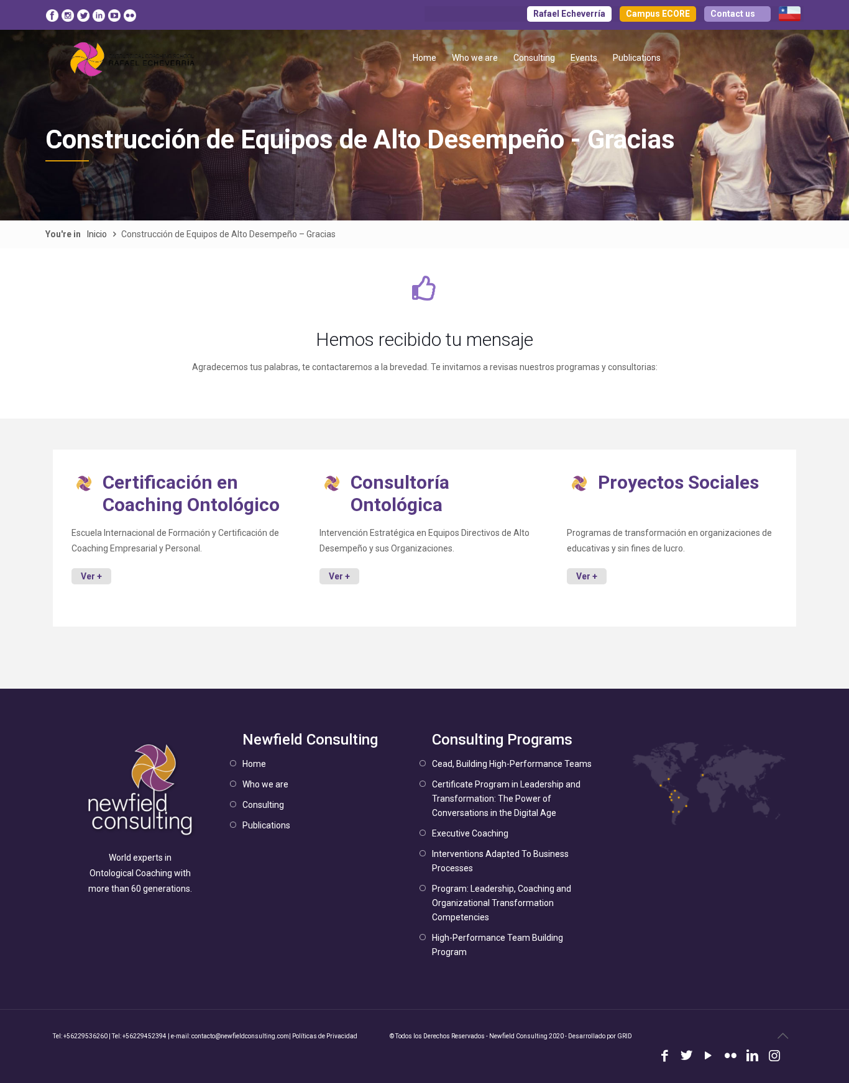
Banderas (790, 13)
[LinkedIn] (752, 1057)
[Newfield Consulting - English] (133, 58)
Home (254, 764)
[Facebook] (665, 1057)
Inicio (97, 234)
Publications (266, 825)
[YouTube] (708, 1057)
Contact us (732, 14)
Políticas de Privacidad (324, 1036)
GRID (624, 1036)
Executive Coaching (470, 833)
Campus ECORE (658, 14)
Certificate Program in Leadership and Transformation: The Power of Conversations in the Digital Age (506, 798)
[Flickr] (731, 1057)
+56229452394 (144, 1036)
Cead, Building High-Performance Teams (512, 764)
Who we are (265, 784)
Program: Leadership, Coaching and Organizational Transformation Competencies (501, 903)
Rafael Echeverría (569, 14)
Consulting (263, 805)
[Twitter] (686, 1057)
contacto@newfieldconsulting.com (240, 1036)
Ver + (91, 576)
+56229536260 (85, 1036)
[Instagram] (774, 1057)
